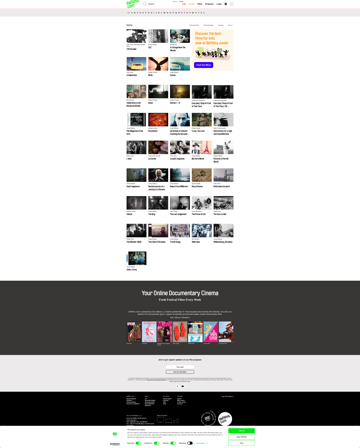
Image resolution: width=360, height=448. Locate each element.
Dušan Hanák (152, 44)
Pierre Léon (130, 156)
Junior (192, 4)
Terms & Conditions (133, 404)
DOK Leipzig (176, 343)
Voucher (166, 400)
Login (219, 4)
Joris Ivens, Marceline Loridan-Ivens (136, 45)
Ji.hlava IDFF (206, 343)
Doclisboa (144, 343)
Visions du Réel (223, 343)
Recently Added (208, 25)
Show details (200, 443)
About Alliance (131, 398)
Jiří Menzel (173, 44)
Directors (148, 405)
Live (184, 4)
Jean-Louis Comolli (154, 156)
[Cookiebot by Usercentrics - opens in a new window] (115, 444)
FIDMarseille (191, 343)
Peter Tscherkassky (220, 128)
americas (174, 1)
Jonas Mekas (174, 72)
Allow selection (242, 437)
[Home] (133, 4)
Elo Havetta (130, 100)
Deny (241, 443)
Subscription (167, 398)
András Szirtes (152, 72)
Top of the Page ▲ (227, 396)
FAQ (164, 404)
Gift (164, 402)
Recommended (150, 402)
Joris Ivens (130, 72)
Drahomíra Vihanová (198, 100)
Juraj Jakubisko (196, 211)
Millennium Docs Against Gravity (163, 344)
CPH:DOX (129, 343)
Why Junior (181, 400)
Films (199, 4)
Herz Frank (173, 211)
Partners (129, 400)
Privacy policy (131, 402)
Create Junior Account (181, 403)
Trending (220, 25)
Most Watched (149, 404)
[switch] (156, 443)
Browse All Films (194, 25)
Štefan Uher (217, 211)
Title (229, 25)
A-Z (146, 398)
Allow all (241, 431)
